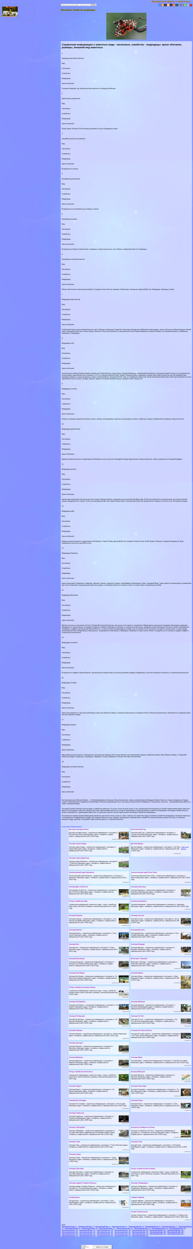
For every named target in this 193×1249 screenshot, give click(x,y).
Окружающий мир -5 (136, 1226)
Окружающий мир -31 (87, 1234)
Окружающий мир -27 (140, 1232)
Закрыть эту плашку (102, 1247)
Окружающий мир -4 (119, 1226)
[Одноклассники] (162, 5)
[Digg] (171, 5)
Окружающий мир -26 (122, 1232)
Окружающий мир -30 (70, 1234)
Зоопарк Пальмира (138, 1086)
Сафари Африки (137, 1197)
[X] (165, 5)
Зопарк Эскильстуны (139, 1212)
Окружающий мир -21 (158, 1230)
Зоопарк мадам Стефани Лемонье (82, 1183)
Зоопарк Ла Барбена (77, 1001)
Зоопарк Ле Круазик (77, 1016)
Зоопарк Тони (136, 1142)
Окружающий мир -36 (175, 1234)
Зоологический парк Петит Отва (144, 872)
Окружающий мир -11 (107, 1228)
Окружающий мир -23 (70, 1232)
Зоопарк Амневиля (138, 901)
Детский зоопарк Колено (79, 829)
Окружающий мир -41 (140, 1235)
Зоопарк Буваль (75, 930)
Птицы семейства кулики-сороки (82, 987)
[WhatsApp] (185, 5)
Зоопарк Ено (74, 944)
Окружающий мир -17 (87, 1230)
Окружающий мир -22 (175, 1230)
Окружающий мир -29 (175, 1232)
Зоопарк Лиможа (75, 1030)
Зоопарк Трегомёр (76, 1168)
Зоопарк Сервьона (76, 1113)
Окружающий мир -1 (69, 1226)
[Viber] (182, 5)
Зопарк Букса (74, 1197)
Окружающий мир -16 (70, 1230)
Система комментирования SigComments (72, 826)
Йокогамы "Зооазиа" (139, 958)
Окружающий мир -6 (152, 1226)
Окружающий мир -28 (158, 1232)
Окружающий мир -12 (124, 1228)
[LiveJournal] (177, 5)
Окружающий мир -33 (122, 1234)
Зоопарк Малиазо (138, 1001)
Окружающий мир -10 (89, 1228)
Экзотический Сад (138, 829)
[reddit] (174, 5)
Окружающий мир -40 (122, 1235)
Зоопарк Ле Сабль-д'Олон (141, 1030)
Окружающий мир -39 (105, 1235)
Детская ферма (137, 843)
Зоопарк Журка (137, 973)
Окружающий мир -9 (72, 1228)
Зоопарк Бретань (138, 930)
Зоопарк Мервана (76, 1057)
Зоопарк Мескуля (138, 1072)
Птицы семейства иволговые (81, 1072)
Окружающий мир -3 (102, 1226)
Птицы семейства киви (78, 901)
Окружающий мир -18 (105, 1230)
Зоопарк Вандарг (138, 944)
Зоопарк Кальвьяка (77, 958)
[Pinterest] (191, 5)
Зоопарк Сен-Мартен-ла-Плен (143, 1127)
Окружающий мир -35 (158, 1234)
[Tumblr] (179, 5)
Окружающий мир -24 (87, 1232)
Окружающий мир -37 (70, 1235)
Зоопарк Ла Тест (137, 1016)
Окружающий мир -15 (177, 1228)
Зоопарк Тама (74, 1142)
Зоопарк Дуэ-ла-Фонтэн (78, 887)
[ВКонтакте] (160, 5)
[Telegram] (188, 5)
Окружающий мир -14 (160, 1228)
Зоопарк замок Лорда (77, 843)
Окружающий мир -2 (85, 1226)
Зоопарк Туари (75, 1154)
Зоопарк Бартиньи (138, 887)
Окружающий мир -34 (140, 1234)
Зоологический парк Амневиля (81, 872)
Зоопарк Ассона (137, 915)
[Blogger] (168, 5)
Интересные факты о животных (172, 1)
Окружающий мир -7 (169, 1226)
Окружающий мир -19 (122, 1230)
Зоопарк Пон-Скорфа (77, 1100)
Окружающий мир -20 (140, 1230)
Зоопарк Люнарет (76, 1043)
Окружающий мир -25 (105, 1232)
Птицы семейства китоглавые (143, 1168)
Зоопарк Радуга (75, 1086)
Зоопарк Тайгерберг (77, 1127)
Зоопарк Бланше (75, 915)
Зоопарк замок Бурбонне (79, 858)
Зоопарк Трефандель (139, 1183)
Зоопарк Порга (137, 1100)
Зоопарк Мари (136, 1057)
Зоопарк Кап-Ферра (77, 973)
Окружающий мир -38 (87, 1235)
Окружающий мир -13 (142, 1228)
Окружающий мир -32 (105, 1234)
